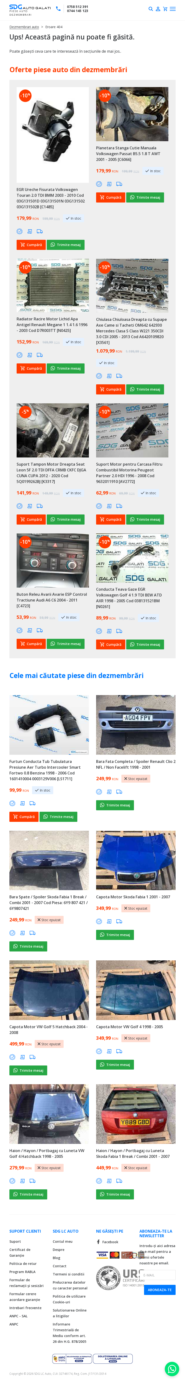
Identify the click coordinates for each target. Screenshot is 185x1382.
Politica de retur (23, 1263)
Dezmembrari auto (24, 27)
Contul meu (63, 1241)
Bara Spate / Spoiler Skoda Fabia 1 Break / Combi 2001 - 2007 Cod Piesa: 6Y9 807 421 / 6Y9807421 (48, 902)
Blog (56, 1257)
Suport (15, 1241)
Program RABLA (22, 1271)
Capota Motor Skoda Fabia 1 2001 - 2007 (133, 897)
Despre (58, 1249)
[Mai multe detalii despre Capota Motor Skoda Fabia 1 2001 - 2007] (136, 860)
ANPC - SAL (18, 1316)
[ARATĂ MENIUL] (172, 9)
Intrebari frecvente (25, 1308)
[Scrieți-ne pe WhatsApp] (172, 1369)
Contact (59, 1266)
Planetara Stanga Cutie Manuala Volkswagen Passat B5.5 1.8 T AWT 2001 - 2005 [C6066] (128, 153)
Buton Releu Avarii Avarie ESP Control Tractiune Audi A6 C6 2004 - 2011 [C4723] (52, 600)
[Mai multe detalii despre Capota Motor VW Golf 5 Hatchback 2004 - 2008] (49, 990)
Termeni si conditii (68, 1274)
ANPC (13, 1324)
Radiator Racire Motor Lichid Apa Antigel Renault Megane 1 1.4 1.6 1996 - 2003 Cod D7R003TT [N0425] (52, 324)
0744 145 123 (77, 10)
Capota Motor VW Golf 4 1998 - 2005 (129, 1026)
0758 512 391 (77, 6)
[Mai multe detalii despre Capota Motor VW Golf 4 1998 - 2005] (136, 990)
